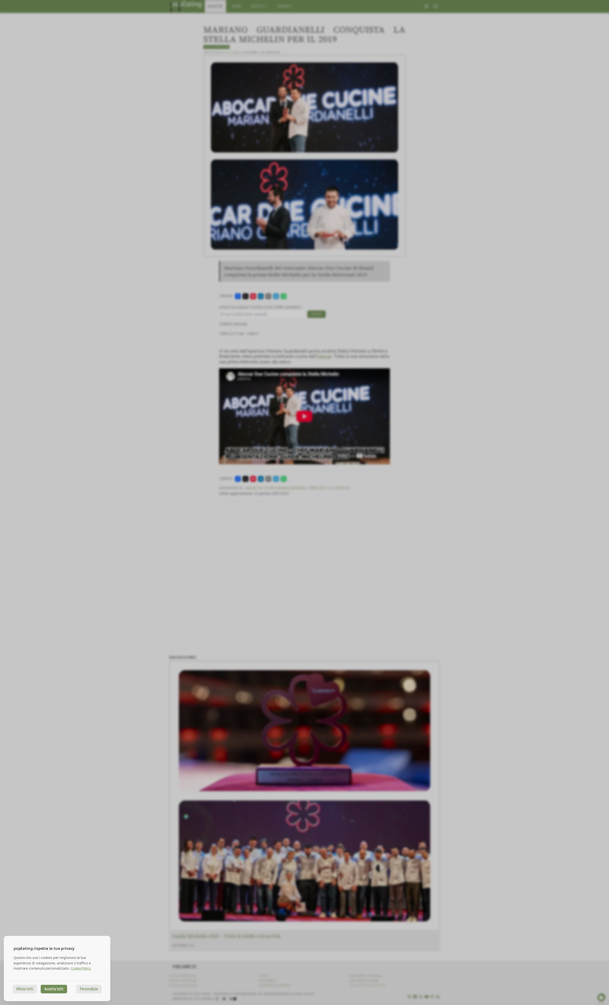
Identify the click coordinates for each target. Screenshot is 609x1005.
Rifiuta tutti (24, 988)
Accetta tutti (53, 988)
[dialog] (57, 968)
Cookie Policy (81, 968)
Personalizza (89, 988)
